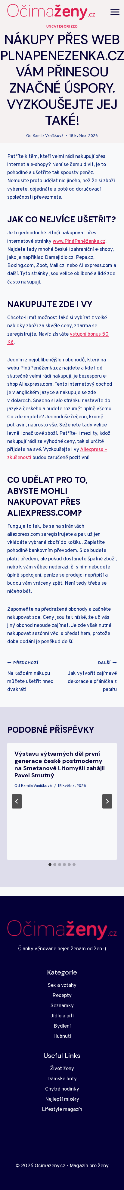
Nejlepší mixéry (62, 1099)
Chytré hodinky (62, 1089)
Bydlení (62, 1026)
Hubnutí (62, 1036)
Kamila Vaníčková (48, 135)
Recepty (62, 996)
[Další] (107, 801)
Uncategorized (62, 26)
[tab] (49, 864)
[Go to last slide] (17, 801)
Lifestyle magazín (62, 1109)
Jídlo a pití (62, 1016)
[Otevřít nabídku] (115, 12)
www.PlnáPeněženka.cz (79, 241)
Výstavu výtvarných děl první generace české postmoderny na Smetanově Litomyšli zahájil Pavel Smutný (59, 764)
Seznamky (62, 1006)
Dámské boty (62, 1079)
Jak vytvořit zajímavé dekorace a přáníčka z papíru (92, 676)
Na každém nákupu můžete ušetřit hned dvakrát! (30, 676)
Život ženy (62, 1069)
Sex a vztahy (62, 985)
